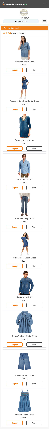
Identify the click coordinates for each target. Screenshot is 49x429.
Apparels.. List (22, 21)
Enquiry (15, 70)
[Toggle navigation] (44, 21)
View (34, 70)
